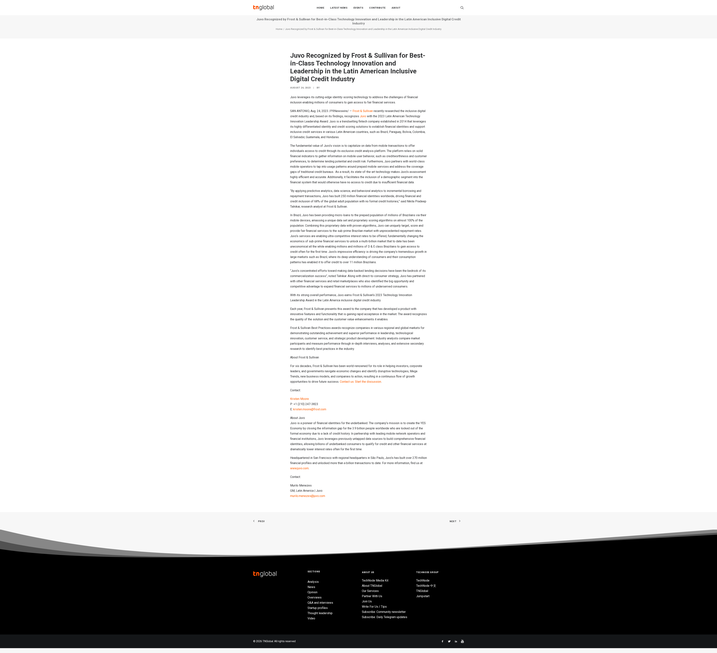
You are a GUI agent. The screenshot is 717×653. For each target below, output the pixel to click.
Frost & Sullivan (363, 111)
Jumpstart (422, 596)
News (311, 587)
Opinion (312, 592)
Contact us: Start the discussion (360, 381)
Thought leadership (320, 613)
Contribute (377, 7)
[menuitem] (320, 7)
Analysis (313, 582)
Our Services (370, 591)
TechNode (422, 580)
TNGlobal (422, 591)
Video (311, 618)
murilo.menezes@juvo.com (307, 496)
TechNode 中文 (426, 585)
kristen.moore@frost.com (309, 409)
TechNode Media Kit (375, 580)
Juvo (363, 116)
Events (358, 7)
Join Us (367, 601)
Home (320, 7)
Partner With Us (372, 596)
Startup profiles (318, 608)
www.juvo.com (299, 468)
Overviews (315, 597)
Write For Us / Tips (374, 606)
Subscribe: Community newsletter (384, 612)
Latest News (338, 7)
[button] (462, 7)
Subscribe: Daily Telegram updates (384, 617)
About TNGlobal (372, 585)
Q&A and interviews (320, 602)
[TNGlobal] (263, 7)
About (396, 7)
